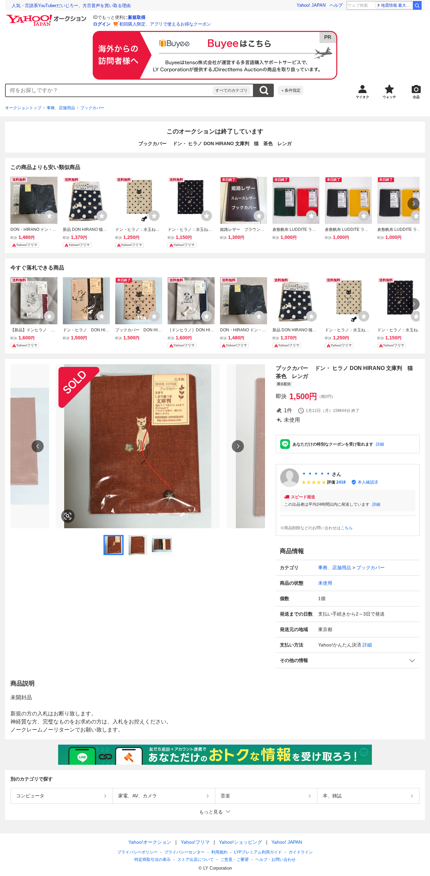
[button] (348, 660)
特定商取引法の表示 (152, 859)
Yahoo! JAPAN (311, 5)
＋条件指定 (291, 90)
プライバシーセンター (184, 852)
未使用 (325, 583)
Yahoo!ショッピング (240, 842)
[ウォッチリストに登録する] (49, 215)
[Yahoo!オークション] (47, 16)
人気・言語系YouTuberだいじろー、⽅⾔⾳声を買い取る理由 (71, 5)
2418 (341, 482)
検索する (264, 90)
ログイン (102, 24)
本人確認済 (368, 482)
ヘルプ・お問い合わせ (275, 859)
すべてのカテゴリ (231, 90)
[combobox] (109, 90)
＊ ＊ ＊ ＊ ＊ (316, 474)
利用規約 (219, 852)
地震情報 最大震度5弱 (396, 5)
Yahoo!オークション (149, 842)
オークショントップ (23, 108)
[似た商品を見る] (68, 516)
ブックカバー (92, 108)
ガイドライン (301, 852)
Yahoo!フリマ (195, 842)
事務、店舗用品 (61, 108)
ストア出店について (195, 859)
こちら (347, 528)
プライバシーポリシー (137, 852)
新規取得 (136, 17)
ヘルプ (336, 5)
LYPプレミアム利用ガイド (258, 852)
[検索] (417, 5)
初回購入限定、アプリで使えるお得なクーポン (165, 24)
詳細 (380, 444)
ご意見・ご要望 (234, 859)
